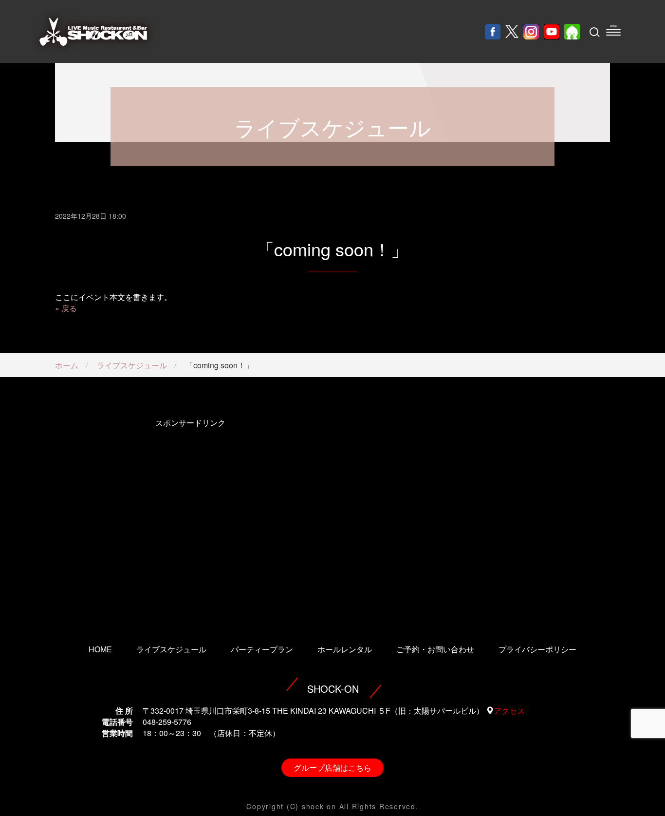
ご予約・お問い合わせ (435, 649)
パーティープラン (262, 649)
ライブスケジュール (132, 365)
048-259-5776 (167, 721)
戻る (69, 308)
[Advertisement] (190, 518)
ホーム (66, 365)
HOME (100, 649)
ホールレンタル (344, 649)
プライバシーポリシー (537, 649)
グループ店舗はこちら (332, 767)
